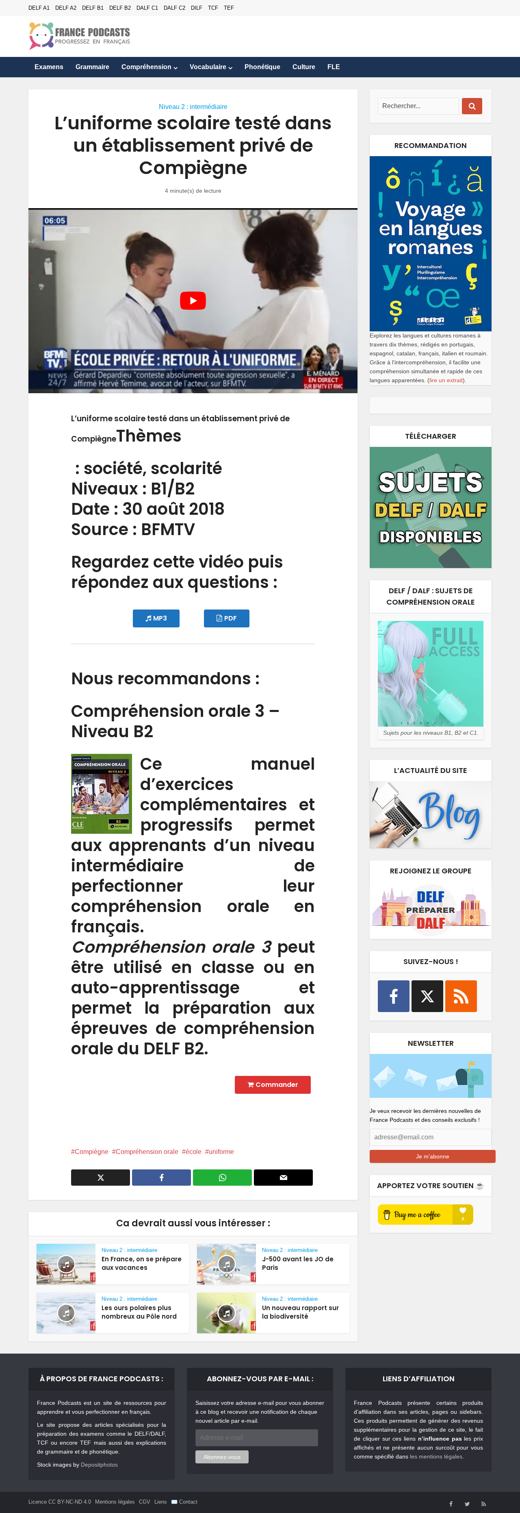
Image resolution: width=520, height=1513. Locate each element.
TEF (229, 8)
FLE (333, 66)
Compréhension (146, 66)
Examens (49, 66)
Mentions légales (115, 1502)
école (194, 1151)
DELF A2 (65, 8)
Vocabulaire (208, 66)
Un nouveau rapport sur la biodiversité (300, 1312)
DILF (196, 8)
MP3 (160, 618)
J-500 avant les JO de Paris (298, 1263)
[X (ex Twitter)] (427, 996)
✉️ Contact (184, 1502)
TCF (213, 8)
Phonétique (262, 66)
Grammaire (92, 66)
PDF (230, 618)
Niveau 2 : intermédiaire (193, 106)
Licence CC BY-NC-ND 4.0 (59, 1502)
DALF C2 (174, 8)
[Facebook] (394, 996)
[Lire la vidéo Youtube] (193, 300)
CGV (144, 1502)
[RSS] (461, 996)
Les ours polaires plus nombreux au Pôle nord (139, 1312)
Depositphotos (99, 1464)
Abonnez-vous (222, 1457)
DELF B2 (120, 8)
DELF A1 (39, 8)
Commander (277, 1084)
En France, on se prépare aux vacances (142, 1263)
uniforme (221, 1151)
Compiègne (91, 1151)
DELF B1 (93, 8)
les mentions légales (436, 1456)
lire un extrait (446, 380)
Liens (160, 1502)
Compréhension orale (147, 1151)
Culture (303, 66)
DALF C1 (147, 8)
